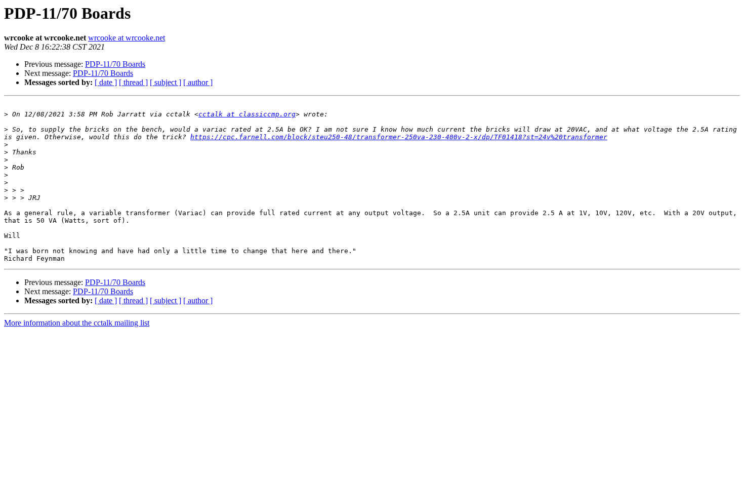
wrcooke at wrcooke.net (126, 37)
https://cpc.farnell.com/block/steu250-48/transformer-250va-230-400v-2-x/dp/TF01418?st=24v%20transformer (398, 137)
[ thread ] (133, 82)
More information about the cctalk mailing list (76, 322)
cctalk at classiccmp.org (247, 114)
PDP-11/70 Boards (115, 64)
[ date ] (106, 82)
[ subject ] (165, 82)
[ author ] (198, 82)
